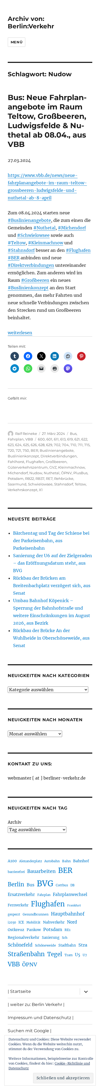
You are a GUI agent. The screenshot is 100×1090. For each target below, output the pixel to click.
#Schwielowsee (33, 235)
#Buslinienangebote (29, 220)
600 (41, 439)
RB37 (39, 478)
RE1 (67, 930)
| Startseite (19, 991)
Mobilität (33, 922)
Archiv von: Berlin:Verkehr (31, 22)
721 (18, 450)
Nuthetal (51, 473)
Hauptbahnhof (68, 914)
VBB (29, 439)
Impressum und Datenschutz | (41, 1017)
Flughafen (35, 461)
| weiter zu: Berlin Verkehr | (36, 1004)
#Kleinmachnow (45, 242)
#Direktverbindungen (31, 265)
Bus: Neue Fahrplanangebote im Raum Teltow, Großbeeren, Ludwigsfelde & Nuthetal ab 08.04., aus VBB (47, 121)
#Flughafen (78, 250)
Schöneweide (45, 945)
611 (56, 439)
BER (34, 450)
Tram (69, 955)
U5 (77, 954)
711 (80, 445)
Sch (64, 938)
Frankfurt (74, 905)
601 (49, 439)
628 (41, 445)
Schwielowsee (40, 484)
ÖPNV (66, 473)
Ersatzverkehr (21, 894)
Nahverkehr (54, 922)
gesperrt (14, 914)
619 (70, 439)
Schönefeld (20, 945)
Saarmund (17, 484)
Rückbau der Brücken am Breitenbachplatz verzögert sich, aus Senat (51, 585)
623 (11, 445)
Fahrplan (16, 439)
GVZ (53, 467)
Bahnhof (81, 861)
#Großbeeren (35, 280)
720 (11, 450)
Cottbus (62, 885)
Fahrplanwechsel (70, 894)
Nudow (35, 473)
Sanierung (50, 937)
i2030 (12, 922)
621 (77, 439)
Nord (72, 922)
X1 (41, 490)
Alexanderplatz (30, 861)
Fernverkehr (18, 905)
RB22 (29, 478)
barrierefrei (16, 872)
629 (49, 445)
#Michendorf (72, 227)
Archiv (14, 822)
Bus (73, 433)
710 (73, 445)
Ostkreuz (16, 929)
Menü (16, 42)
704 (65, 445)
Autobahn (52, 861)
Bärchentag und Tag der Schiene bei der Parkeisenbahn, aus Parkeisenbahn (51, 540)
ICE (21, 922)
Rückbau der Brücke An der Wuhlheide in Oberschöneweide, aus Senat (51, 638)
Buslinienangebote (57, 450)
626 (34, 445)
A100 (12, 861)
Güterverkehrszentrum (28, 467)
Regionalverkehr (23, 937)
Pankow (34, 930)
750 (26, 450)
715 (87, 445)
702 (57, 445)
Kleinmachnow (71, 467)
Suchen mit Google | (29, 1030)
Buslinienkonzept (23, 456)
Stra (82, 945)
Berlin (16, 884)
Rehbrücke (63, 478)
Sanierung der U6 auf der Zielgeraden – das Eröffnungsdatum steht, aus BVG (52, 563)
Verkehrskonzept (22, 490)
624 (18, 445)
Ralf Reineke (26, 433)
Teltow (80, 484)
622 (84, 439)
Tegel (54, 954)
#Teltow (17, 242)
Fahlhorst (16, 461)
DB (72, 885)
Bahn (66, 861)
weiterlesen (20, 332)
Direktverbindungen (59, 456)
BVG (45, 883)
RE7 (49, 478)
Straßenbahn (26, 954)
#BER (13, 257)
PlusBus (80, 473)
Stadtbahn (67, 945)
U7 (85, 955)
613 (63, 439)
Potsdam (15, 478)
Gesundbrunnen (36, 914)
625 (26, 445)
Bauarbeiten (41, 871)
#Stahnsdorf (21, 250)
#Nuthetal (44, 227)
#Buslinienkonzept (28, 287)
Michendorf (18, 473)
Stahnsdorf (63, 484)
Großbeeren (56, 461)
